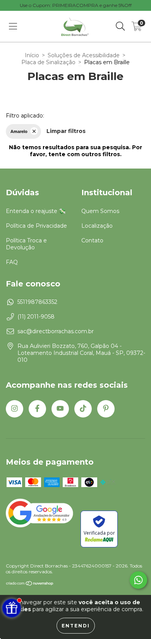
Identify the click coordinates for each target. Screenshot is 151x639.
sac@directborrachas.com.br (55, 331)
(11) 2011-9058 (36, 316)
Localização (97, 225)
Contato (92, 240)
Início (32, 55)
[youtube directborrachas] (60, 408)
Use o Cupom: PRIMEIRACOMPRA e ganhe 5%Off (76, 5)
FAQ (12, 262)
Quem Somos (100, 211)
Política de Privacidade (36, 225)
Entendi (76, 626)
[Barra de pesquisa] (120, 26)
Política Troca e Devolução (26, 244)
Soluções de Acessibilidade (84, 55)
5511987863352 (37, 301)
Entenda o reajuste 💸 (35, 211)
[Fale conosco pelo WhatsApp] (138, 580)
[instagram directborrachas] (14, 408)
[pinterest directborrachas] (106, 408)
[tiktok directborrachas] (83, 408)
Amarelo (18, 131)
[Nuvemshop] (30, 584)
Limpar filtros (66, 131)
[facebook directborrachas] (37, 408)
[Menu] (13, 26)
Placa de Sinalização (48, 62)
